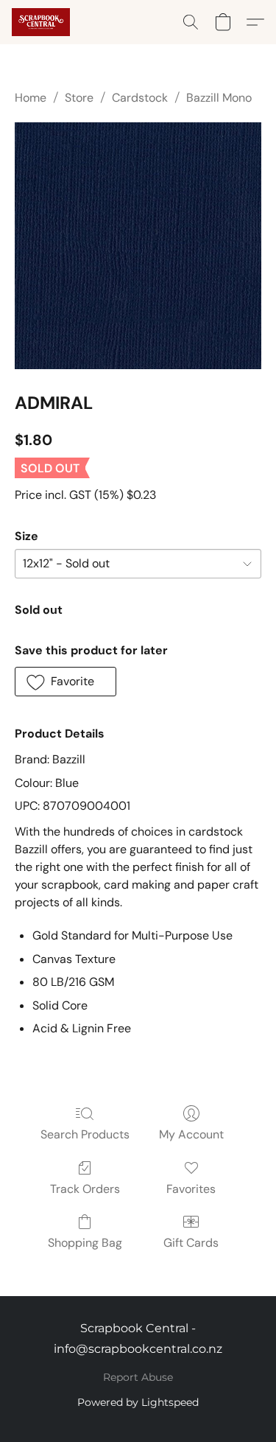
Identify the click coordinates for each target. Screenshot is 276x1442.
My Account (191, 1134)
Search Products (85, 1134)
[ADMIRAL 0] (138, 245)
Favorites (191, 1189)
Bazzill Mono (219, 97)
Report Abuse (138, 1377)
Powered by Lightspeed (138, 1402)
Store (79, 97)
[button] (42, 22)
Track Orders (85, 1189)
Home (30, 97)
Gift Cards (191, 1242)
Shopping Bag (85, 1242)
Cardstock (140, 97)
